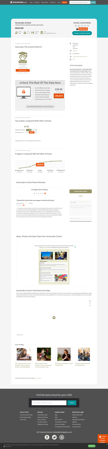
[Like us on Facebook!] (47, 437)
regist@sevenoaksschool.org (80, 56)
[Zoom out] (90, 303)
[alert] (54, 446)
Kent (74, 59)
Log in (81, 196)
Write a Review (58, 419)
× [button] (106, 444)
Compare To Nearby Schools (82, 33)
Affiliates (74, 422)
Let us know (38, 378)
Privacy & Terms (76, 427)
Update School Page (42, 417)
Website (75, 50)
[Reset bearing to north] (90, 305)
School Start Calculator (61, 422)
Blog (56, 415)
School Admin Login (42, 415)
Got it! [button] (91, 445)
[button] (31, 446)
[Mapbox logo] (20, 335)
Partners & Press (76, 424)
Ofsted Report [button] (20, 73)
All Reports (26, 73)
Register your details (44, 247)
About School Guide (77, 415)
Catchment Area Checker (26, 415)
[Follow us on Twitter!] (54, 437)
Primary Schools (41, 419)
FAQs (56, 417)
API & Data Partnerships (78, 419)
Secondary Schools (42, 422)
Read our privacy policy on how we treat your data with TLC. (46, 444)
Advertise (74, 417)
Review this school (80, 191)
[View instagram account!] (61, 437)
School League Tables (25, 417)
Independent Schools (42, 424)
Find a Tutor (23, 419)
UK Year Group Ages (60, 424)
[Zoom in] (90, 301)
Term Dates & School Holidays (62, 427)
